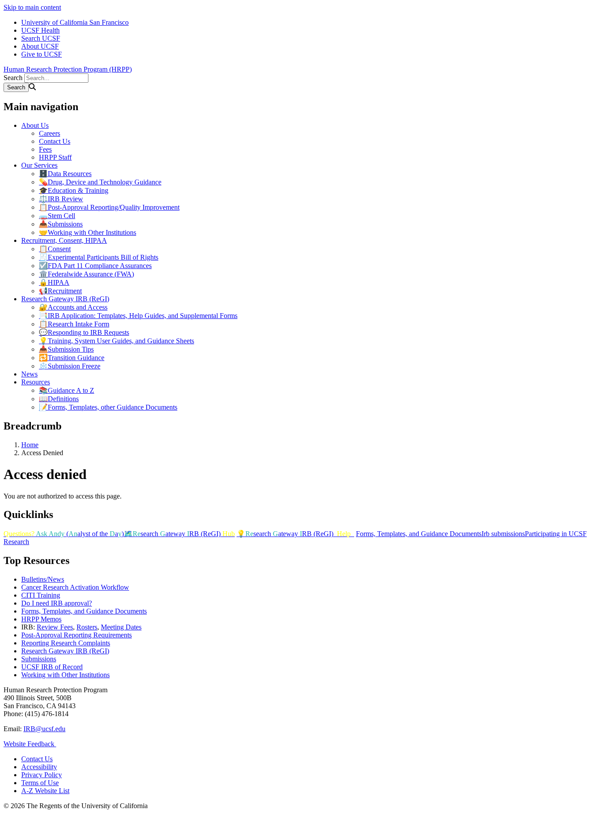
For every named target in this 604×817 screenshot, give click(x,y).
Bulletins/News (42, 579)
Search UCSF (40, 38)
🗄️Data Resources (65, 173)
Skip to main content (32, 7)
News (29, 374)
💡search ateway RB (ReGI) (294, 533)
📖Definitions (59, 399)
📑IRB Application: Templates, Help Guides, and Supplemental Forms (138, 315)
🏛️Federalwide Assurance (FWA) (86, 274)
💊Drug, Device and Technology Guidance (100, 182)
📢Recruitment (60, 291)
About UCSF (40, 46)
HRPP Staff (55, 157)
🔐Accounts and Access (73, 307)
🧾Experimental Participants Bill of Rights (98, 257)
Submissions (38, 659)
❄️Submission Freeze (69, 366)
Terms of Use (40, 782)
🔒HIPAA (54, 282)
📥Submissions (61, 224)
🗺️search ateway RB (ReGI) (179, 533)
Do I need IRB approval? (56, 603)
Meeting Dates (121, 627)
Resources (35, 382)
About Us (35, 125)
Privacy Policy (41, 775)
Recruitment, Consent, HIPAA (64, 240)
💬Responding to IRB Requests (84, 332)
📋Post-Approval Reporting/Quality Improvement (109, 207)
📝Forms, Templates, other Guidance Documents (108, 407)
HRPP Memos (41, 619)
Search (13, 77)
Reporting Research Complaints (65, 643)
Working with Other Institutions (65, 675)
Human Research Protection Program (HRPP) (68, 69)
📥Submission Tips (66, 349)
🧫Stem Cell (57, 215)
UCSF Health (40, 30)
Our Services (39, 165)
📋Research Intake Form (74, 324)
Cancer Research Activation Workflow (75, 587)
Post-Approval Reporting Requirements (76, 635)
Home (29, 445)
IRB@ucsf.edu (44, 729)
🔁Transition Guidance (71, 357)
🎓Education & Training (73, 190)
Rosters (86, 627)
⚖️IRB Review (61, 199)
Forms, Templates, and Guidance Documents (419, 533)
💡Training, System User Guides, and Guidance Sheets (116, 341)
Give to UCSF (41, 54)
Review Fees (55, 627)
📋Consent (55, 249)
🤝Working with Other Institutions (87, 232)
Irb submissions (503, 533)
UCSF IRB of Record (52, 667)
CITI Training (40, 595)
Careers (49, 133)
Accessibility (39, 767)
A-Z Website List (45, 790)
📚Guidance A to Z (66, 390)
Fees (45, 149)
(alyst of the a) (64, 533)
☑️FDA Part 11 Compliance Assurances (95, 265)
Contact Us (54, 141)
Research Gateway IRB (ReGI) (65, 299)
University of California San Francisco (75, 22)
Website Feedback (30, 744)
